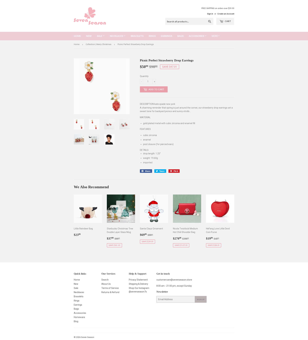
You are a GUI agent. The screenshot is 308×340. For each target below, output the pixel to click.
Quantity (144, 76)
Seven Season (87, 337)
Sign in (210, 14)
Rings (152, 36)
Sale (100, 36)
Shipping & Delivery (138, 284)
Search (105, 279)
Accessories (197, 36)
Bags (180, 36)
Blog (76, 321)
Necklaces (117, 36)
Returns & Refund (110, 292)
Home (77, 36)
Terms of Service (110, 288)
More (215, 36)
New (89, 36)
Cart (227, 21)
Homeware (79, 317)
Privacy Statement (138, 279)
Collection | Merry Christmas (98, 44)
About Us (106, 284)
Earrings (166, 36)
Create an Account (225, 14)
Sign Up (201, 299)
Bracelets (137, 36)
